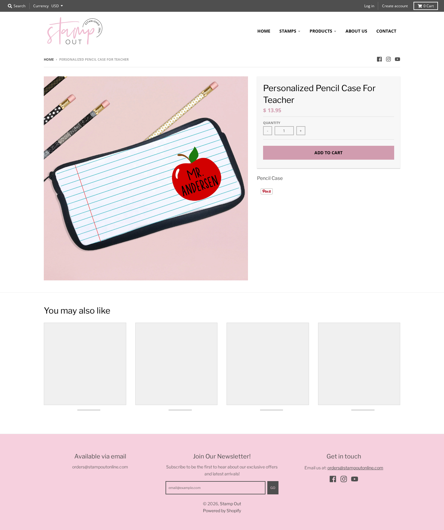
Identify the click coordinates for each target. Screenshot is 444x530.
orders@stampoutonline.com (355, 467)
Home (49, 59)
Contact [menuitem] (386, 31)
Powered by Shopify (222, 510)
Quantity (271, 122)
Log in (369, 5)
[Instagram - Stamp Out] (388, 59)
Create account (395, 5)
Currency (41, 5)
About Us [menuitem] (356, 31)
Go (272, 487)
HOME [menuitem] (263, 31)
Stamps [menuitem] (287, 31)
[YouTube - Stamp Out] (397, 59)
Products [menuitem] (321, 31)
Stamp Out (230, 503)
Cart (428, 5)
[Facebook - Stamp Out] (379, 59)
